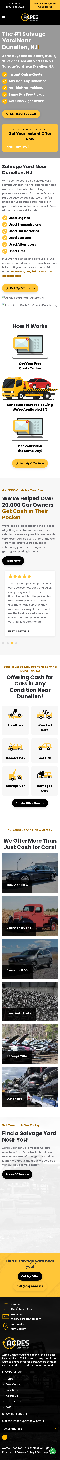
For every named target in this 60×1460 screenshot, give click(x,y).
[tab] (3, 643)
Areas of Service (17, 1174)
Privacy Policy (25, 1452)
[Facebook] (4, 1437)
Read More (13, 560)
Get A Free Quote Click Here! (45, 5)
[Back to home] (30, 17)
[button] (3, 17)
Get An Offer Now (28, 803)
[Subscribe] (55, 1429)
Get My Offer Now (22, 288)
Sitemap (42, 1452)
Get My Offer (30, 1276)
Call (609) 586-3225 (23, 113)
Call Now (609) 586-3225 (15, 5)
